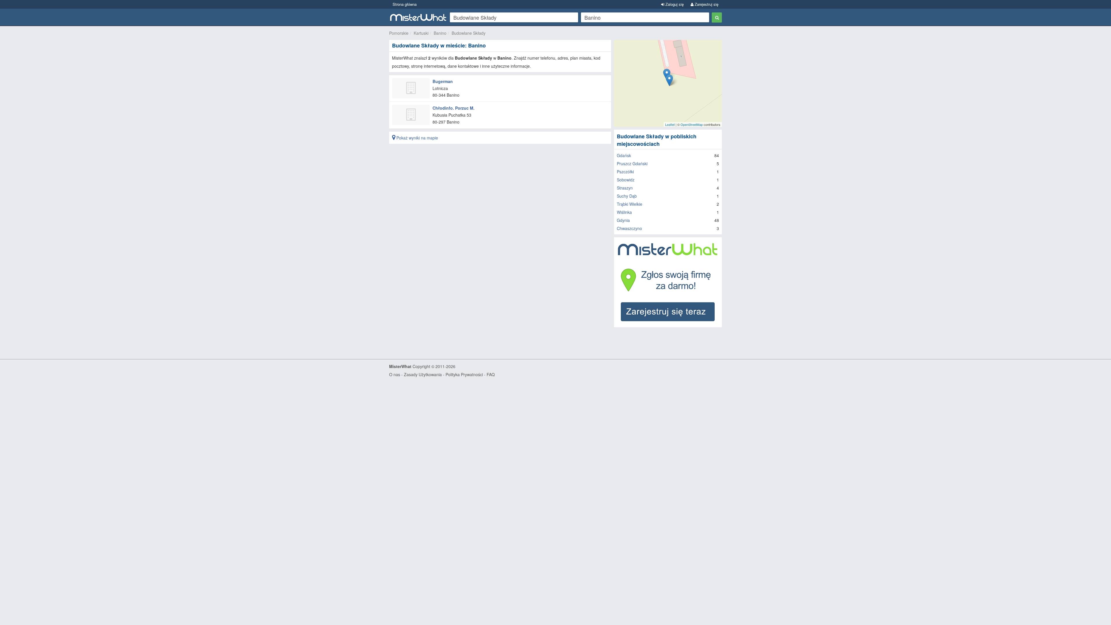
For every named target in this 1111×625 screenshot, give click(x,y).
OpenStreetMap (691, 124)
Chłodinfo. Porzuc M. (453, 108)
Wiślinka (624, 212)
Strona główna (405, 4)
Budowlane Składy (468, 33)
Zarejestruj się (706, 4)
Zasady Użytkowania (423, 374)
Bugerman (443, 81)
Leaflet (670, 124)
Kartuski (421, 33)
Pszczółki (625, 171)
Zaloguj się (674, 4)
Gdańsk (624, 155)
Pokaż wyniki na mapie (416, 138)
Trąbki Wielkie (629, 204)
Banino (440, 33)
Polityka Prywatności (464, 374)
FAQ (491, 374)
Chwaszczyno (629, 228)
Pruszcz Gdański (632, 163)
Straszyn (625, 188)
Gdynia (623, 220)
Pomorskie (399, 33)
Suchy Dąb (627, 196)
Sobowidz (625, 180)
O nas (394, 374)
